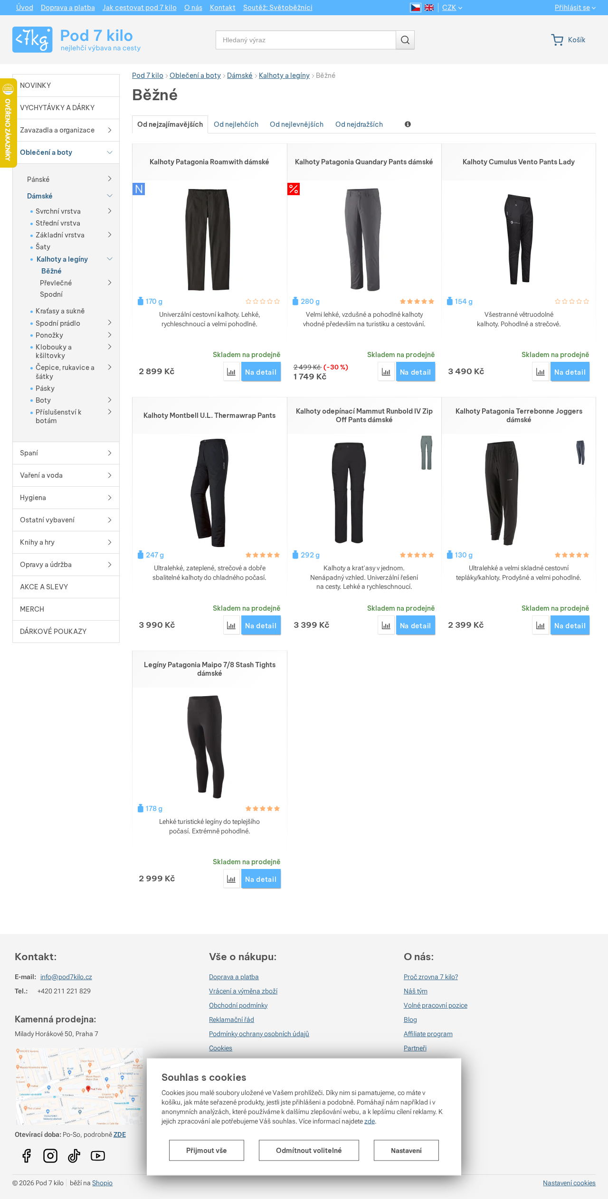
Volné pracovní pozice (435, 1005)
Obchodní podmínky (238, 1005)
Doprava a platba (234, 977)
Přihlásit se (572, 8)
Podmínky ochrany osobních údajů (259, 1034)
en (429, 7)
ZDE (120, 1134)
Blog (410, 1019)
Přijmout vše (206, 1150)
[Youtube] (26, 1152)
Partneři (415, 1048)
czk (449, 7)
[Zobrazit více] (109, 178)
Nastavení (406, 1150)
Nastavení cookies (569, 1183)
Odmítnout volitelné (309, 1150)
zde (369, 1121)
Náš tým (416, 991)
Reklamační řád (231, 1019)
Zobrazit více (409, 124)
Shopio (102, 1183)
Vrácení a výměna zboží (243, 991)
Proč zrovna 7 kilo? (431, 977)
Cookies (220, 1048)
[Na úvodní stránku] (67, 40)
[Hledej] (405, 39)
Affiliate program (428, 1034)
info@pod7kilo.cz (66, 977)
